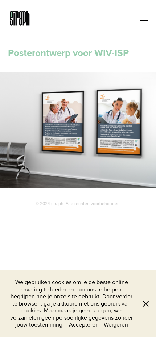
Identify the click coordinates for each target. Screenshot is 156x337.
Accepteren (84, 324)
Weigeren (116, 324)
